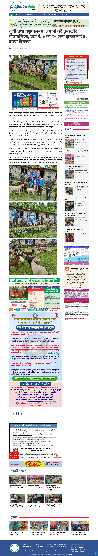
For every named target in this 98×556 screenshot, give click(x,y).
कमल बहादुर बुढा (15, 48)
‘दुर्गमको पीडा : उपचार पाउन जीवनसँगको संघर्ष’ (16, 534)
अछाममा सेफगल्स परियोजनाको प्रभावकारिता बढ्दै (34, 507)
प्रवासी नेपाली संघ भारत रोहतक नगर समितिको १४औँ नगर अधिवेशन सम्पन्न (35, 488)
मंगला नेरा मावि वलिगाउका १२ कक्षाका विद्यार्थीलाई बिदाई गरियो (79, 534)
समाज (44, 14)
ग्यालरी (59, 14)
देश (23, 14)
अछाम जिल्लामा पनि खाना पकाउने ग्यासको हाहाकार (75, 230)
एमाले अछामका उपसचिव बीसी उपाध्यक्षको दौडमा (57, 534)
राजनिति (39, 14)
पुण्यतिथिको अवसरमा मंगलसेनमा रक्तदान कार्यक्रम (17, 487)
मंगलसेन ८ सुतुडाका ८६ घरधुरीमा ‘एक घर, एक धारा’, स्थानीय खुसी (53, 488)
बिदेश (49, 14)
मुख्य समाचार (18, 14)
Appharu (70, 554)
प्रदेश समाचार (29, 14)
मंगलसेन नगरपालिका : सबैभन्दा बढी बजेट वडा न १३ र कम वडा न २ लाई (38, 534)
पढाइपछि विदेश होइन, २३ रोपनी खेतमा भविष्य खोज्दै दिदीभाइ (16, 507)
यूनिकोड (56, 551)
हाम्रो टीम (25, 551)
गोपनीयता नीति (38, 551)
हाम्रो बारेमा (31, 551)
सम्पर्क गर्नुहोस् (45, 551)
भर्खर (68, 129)
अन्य (66, 14)
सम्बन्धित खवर (18, 471)
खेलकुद (54, 14)
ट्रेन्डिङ (14, 517)
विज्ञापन (51, 551)
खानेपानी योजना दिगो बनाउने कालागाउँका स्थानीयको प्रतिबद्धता (53, 507)
